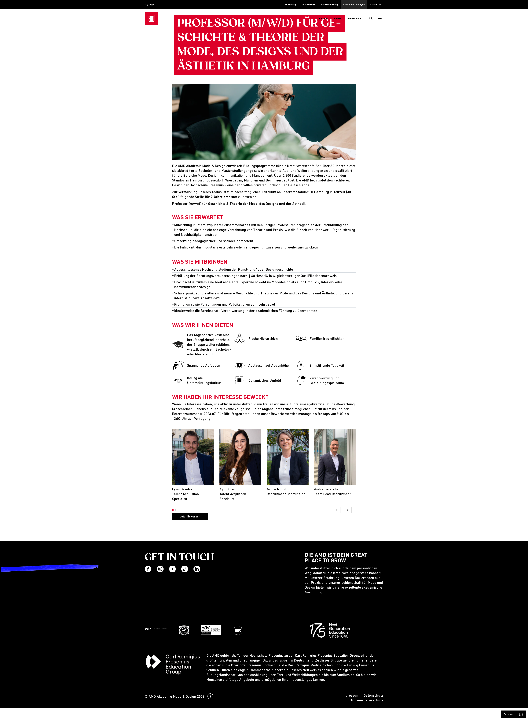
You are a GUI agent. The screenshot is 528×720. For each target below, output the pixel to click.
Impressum (350, 695)
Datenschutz (373, 695)
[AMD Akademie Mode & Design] (151, 18)
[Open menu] (379, 18)
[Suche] (371, 18)
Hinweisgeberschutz (367, 700)
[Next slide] (347, 510)
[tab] (175, 510)
